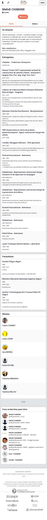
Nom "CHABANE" (15, 454)
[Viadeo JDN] (35, 505)
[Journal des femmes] (12, 496)
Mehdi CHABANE (15, 414)
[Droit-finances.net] (35, 501)
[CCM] (35, 496)
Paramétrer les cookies (25, 484)
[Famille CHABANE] (5, 460)
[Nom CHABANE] (5, 454)
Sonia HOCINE (8, 365)
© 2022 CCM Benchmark (33, 486)
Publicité (25, 482)
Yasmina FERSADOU (10, 378)
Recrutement (32, 482)
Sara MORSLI (7, 352)
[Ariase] (12, 510)
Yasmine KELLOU (9, 392)
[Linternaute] (12, 501)
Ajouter (23, 17)
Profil (11, 24)
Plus (23, 402)
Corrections (21, 486)
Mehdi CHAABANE (15, 433)
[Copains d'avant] (12, 505)
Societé (40, 482)
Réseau (35, 24)
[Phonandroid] (35, 509)
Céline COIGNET (9, 325)
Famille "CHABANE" (16, 460)
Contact (19, 482)
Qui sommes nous (10, 482)
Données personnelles (10, 484)
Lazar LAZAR (7, 339)
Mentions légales (38, 484)
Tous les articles (11, 486)
